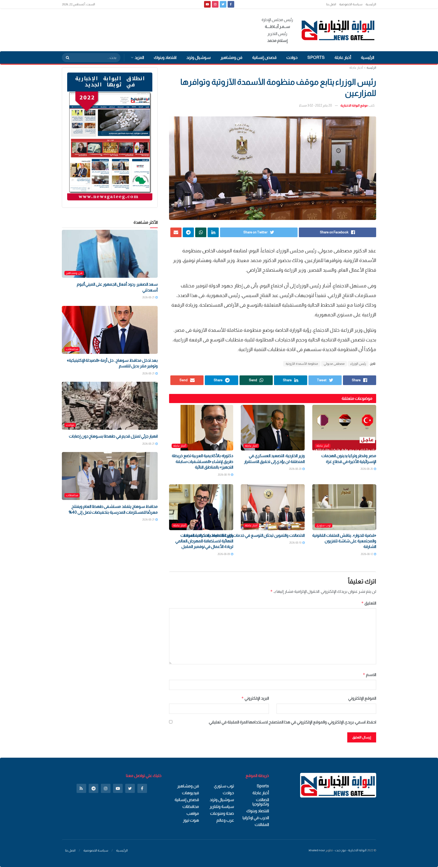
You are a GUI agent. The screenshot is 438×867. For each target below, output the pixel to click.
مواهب (193, 813)
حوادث (292, 57)
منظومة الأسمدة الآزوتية (302, 364)
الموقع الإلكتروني (362, 698)
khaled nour (317, 850)
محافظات (72, 349)
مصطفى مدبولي (334, 364)
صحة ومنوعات (222, 813)
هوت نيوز (191, 820)
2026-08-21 (148, 297)
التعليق (368, 603)
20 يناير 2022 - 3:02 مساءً (315, 105)
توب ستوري (323, 525)
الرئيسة (371, 68)
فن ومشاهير (231, 57)
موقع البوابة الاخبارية (354, 105)
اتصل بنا (331, 4)
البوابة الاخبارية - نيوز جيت (351, 850)
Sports (316, 57)
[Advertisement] (154, 29)
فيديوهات (190, 793)
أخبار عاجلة (343, 57)
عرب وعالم (225, 820)
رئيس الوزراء (358, 364)
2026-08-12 (367, 554)
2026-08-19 (224, 474)
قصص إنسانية (264, 57)
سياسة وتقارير (222, 806)
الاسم (369, 674)
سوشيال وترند (198, 57)
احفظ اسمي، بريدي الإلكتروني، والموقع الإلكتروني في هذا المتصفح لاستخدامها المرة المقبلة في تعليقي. (292, 722)
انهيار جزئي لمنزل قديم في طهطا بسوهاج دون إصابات (113, 436)
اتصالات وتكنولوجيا (260, 801)
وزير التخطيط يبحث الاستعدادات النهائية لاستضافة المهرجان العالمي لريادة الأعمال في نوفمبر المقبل (204, 541)
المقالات (262, 824)
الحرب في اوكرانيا (256, 818)
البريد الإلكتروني (255, 698)
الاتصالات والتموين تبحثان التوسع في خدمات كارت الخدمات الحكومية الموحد (244, 535)
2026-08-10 (295, 542)
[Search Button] (66, 57)
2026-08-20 (366, 468)
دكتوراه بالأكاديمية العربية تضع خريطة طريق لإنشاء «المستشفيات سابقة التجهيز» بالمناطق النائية (202, 461)
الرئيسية (371, 4)
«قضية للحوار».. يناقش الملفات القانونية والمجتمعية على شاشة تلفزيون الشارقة (344, 541)
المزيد (139, 57)
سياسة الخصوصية (350, 4)
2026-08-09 (223, 554)
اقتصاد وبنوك (165, 57)
